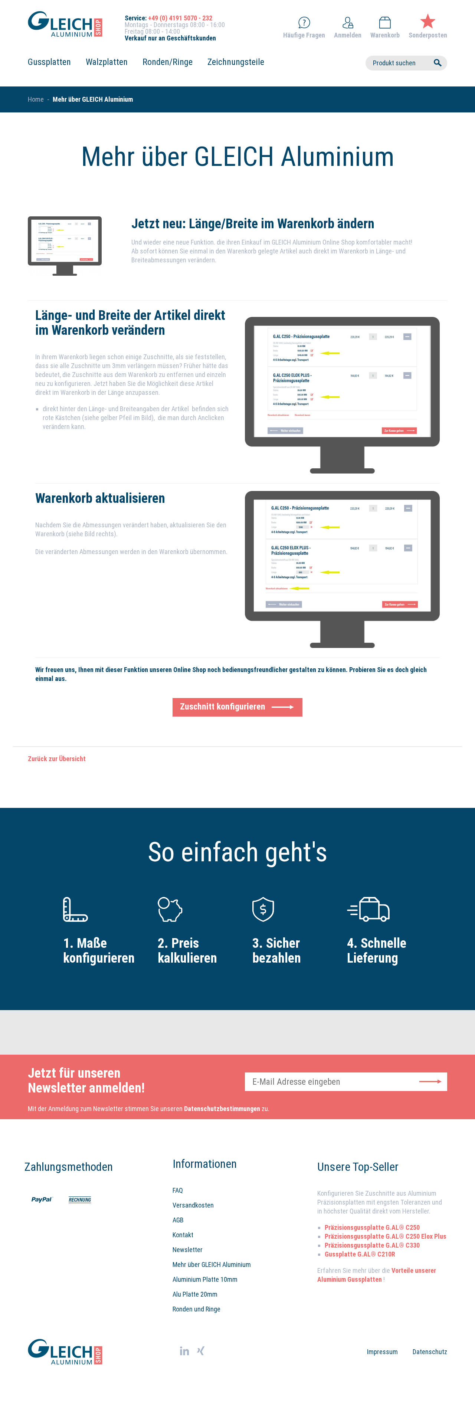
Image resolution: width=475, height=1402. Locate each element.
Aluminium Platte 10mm (205, 1279)
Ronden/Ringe (167, 62)
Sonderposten (428, 35)
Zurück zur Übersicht (57, 759)
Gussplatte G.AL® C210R (360, 1254)
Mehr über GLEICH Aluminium (212, 1264)
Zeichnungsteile (235, 62)
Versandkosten (193, 1205)
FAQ (178, 1190)
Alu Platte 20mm (195, 1294)
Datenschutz (430, 1352)
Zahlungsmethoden (61, 1167)
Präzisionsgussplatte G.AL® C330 (372, 1245)
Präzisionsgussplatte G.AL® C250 (372, 1227)
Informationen (205, 1163)
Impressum (382, 1352)
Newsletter (188, 1250)
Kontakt (183, 1235)
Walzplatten (107, 62)
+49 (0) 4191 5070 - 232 (180, 18)
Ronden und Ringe (196, 1309)
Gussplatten (49, 62)
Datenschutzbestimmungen (222, 1109)
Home (36, 99)
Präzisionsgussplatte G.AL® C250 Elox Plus (385, 1236)
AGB (178, 1220)
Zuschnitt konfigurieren (222, 706)
